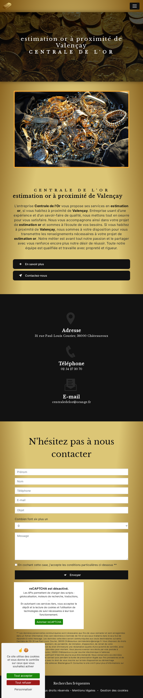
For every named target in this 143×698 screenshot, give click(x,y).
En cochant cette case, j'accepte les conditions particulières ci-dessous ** (67, 565)
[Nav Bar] (135, 6)
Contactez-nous (36, 275)
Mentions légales (83, 690)
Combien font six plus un (31, 519)
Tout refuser (23, 682)
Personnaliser (23, 689)
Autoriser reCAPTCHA (49, 621)
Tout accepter (23, 675)
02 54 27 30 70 (71, 369)
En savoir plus (34, 264)
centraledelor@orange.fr (71, 402)
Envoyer (75, 575)
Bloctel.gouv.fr (65, 663)
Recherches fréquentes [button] (71, 683)
